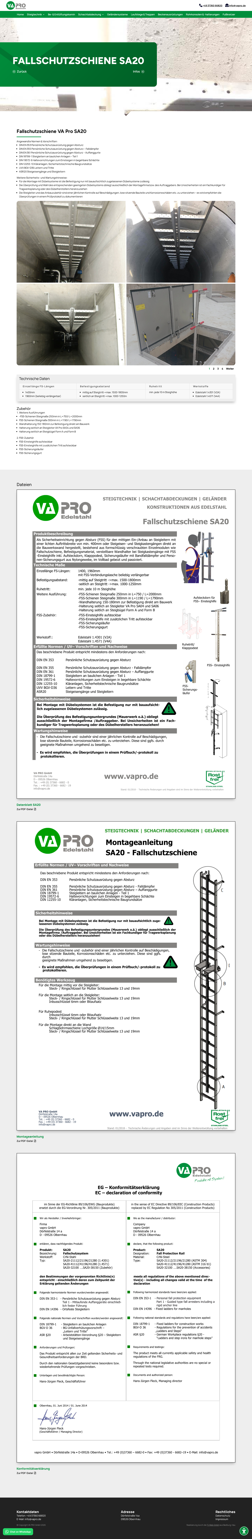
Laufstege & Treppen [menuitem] (143, 14)
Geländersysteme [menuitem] (117, 14)
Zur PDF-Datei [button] (25, 809)
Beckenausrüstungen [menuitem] (170, 14)
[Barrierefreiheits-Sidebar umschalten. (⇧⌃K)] (244, 1531)
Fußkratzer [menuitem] (229, 14)
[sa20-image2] (180, 281)
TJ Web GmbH (213, 1525)
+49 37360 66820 (212, 5)
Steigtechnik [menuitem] (34, 14)
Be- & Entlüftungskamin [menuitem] (61, 14)
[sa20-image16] (180, 364)
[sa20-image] (71, 281)
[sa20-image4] (71, 364)
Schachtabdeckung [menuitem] (89, 14)
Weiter (230, 368)
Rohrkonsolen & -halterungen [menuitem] (202, 14)
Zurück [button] (22, 71)
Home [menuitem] (20, 14)
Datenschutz (223, 1515)
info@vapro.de (237, 5)
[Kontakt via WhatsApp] (18, 1532)
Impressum (222, 1519)
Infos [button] (136, 71)
